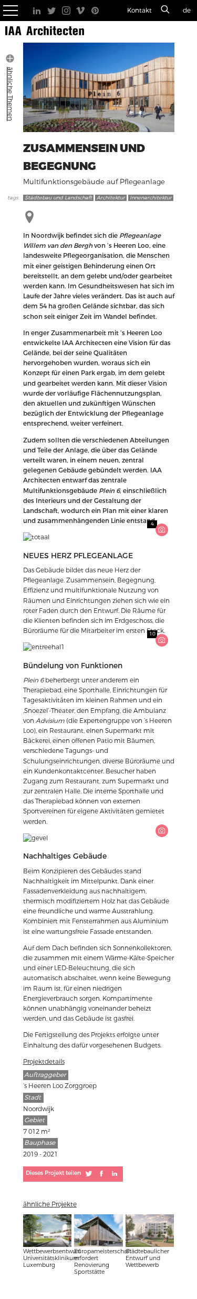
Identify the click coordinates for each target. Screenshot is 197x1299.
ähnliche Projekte (50, 1204)
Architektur (111, 198)
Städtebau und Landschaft (58, 198)
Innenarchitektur (151, 198)
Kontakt (139, 10)
